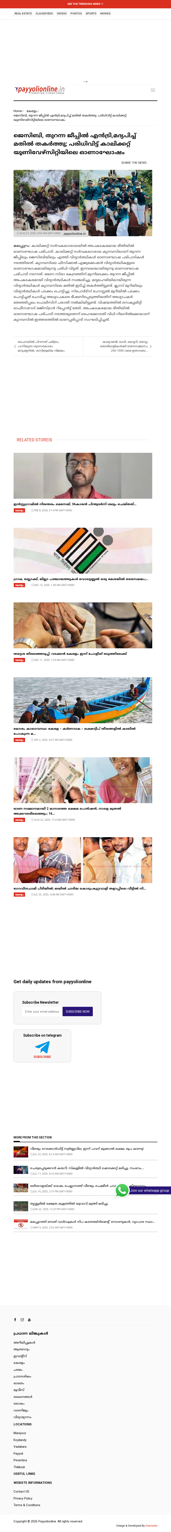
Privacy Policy (23, 1498)
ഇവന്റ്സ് (20, 1356)
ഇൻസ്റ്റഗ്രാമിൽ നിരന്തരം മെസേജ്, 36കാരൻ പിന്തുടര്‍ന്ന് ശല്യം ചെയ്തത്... (75, 504)
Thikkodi (19, 1467)
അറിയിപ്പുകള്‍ (24, 1343)
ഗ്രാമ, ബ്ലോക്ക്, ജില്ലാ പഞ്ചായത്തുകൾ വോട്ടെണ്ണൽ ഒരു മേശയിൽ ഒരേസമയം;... (81, 579)
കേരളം (31, 111)
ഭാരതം (19, 1384)
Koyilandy (20, 1440)
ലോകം (19, 1404)
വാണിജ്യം (21, 1411)
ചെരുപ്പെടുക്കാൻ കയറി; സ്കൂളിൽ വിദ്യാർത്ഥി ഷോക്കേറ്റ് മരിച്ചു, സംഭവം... (87, 1168)
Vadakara (20, 1447)
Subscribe (42, 1057)
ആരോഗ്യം (22, 1350)
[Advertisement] (85, 50)
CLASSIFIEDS (44, 13)
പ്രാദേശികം (22, 1377)
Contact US (21, 1491)
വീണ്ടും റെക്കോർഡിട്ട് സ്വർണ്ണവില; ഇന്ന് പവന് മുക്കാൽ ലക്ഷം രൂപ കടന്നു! (87, 1149)
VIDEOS (62, 13)
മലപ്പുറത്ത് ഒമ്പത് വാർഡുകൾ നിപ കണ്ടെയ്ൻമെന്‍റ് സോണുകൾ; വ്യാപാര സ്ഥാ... (92, 1222)
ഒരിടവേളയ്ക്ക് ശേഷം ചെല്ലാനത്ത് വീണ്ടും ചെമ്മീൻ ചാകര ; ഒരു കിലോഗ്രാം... (89, 1186)
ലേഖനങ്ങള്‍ (23, 1397)
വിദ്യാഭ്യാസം (22, 1417)
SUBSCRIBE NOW (77, 1011)
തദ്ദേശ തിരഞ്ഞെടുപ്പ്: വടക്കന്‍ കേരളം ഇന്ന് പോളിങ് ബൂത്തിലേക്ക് (70, 654)
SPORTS (91, 13)
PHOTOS (76, 13)
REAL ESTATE (23, 13)
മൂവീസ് (19, 1390)
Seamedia (151, 1525)
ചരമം (18, 1370)
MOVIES (105, 13)
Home (18, 111)
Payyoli (18, 1453)
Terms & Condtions (27, 1505)
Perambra (20, 1460)
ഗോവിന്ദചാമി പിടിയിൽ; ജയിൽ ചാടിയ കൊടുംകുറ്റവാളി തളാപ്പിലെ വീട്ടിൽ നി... (80, 889)
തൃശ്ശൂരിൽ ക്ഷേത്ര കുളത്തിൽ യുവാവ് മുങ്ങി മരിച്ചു (69, 1204)
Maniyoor (20, 1433)
